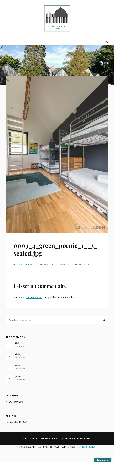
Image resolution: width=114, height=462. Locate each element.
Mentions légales (86, 446)
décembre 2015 (16, 422)
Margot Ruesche (26, 265)
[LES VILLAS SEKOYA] (57, 18)
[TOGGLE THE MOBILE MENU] (8, 41)
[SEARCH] (104, 320)
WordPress (54, 438)
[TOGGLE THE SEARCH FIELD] (106, 41)
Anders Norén (83, 438)
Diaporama (14, 401)
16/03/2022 (49, 265)
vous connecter (34, 297)
